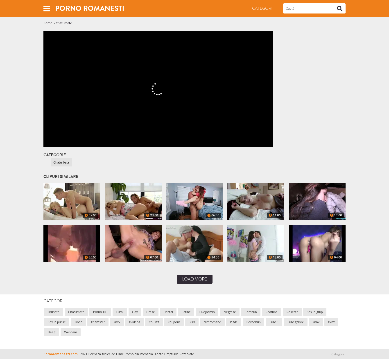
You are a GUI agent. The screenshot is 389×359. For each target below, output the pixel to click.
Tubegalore (295, 322)
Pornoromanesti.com (60, 354)
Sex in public (57, 322)
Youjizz (154, 322)
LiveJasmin (207, 312)
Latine (186, 312)
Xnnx (315, 322)
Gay (135, 312)
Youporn (174, 322)
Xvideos (134, 322)
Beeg (51, 332)
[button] (46, 8)
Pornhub (250, 312)
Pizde (234, 322)
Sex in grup (315, 312)
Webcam (70, 332)
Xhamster (98, 322)
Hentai (168, 312)
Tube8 (273, 322)
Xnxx (116, 322)
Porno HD (100, 312)
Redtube (271, 312)
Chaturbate (64, 23)
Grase (150, 312)
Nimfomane (212, 322)
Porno (47, 23)
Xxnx (331, 322)
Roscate (292, 312)
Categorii (263, 8)
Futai (119, 312)
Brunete (53, 312)
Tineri (78, 322)
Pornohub (253, 322)
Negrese (230, 312)
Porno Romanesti (89, 8)
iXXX (192, 322)
